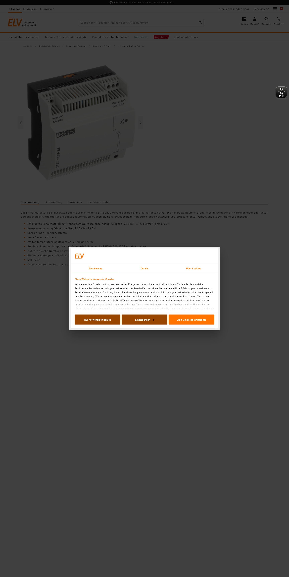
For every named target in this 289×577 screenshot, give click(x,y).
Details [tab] (145, 268)
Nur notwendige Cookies (97, 319)
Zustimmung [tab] (95, 268)
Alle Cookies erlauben (191, 319)
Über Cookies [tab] (193, 268)
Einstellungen (142, 319)
